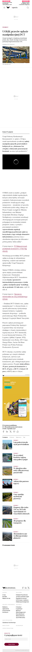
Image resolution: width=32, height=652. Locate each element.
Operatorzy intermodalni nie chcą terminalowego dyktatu (14, 296)
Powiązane (5, 437)
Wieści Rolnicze (20, 615)
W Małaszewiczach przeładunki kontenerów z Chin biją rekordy (14, 248)
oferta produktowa (7, 628)
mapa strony (5, 625)
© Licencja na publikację (9, 425)
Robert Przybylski (7, 132)
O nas (4, 595)
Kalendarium (19, 625)
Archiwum (5, 612)
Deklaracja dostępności (22, 602)
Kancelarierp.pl (20, 614)
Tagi (24, 437)
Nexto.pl (18, 610)
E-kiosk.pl (18, 607)
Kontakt (4, 596)
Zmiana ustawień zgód (22, 596)
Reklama (4, 607)
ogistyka (15, 7)
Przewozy (5, 27)
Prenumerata (6, 610)
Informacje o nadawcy (22, 600)
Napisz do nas (6, 598)
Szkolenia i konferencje (9, 622)
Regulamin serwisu (21, 598)
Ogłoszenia (5, 608)
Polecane (12, 437)
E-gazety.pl (19, 608)
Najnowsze (18, 437)
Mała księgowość (21, 612)
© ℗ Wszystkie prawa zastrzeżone (12, 427)
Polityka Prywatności (22, 595)
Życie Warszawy (20, 617)
